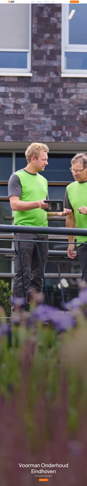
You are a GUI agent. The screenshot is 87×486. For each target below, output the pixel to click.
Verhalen (53, 1)
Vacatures (33, 1)
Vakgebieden (39, 1)
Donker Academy (46, 1)
